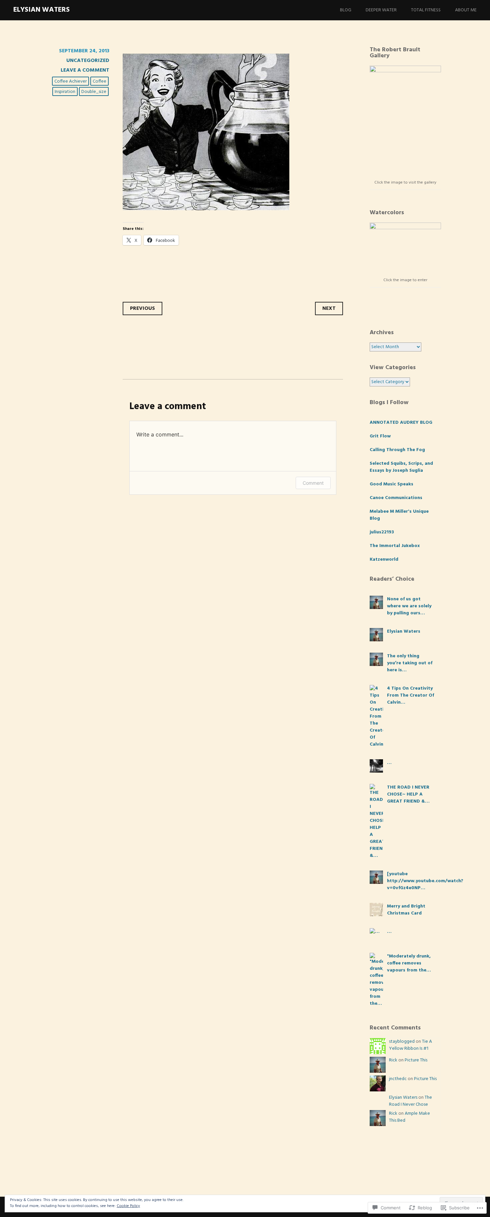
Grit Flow (380, 436)
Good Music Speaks (391, 484)
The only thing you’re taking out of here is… (409, 663)
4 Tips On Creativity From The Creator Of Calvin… (410, 695)
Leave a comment (85, 70)
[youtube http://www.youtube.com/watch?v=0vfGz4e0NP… (425, 881)
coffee (99, 81)
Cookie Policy (128, 1206)
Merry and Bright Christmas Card (406, 910)
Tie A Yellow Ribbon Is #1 (410, 1045)
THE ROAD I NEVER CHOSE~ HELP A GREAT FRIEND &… (408, 794)
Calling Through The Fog (397, 450)
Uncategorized (87, 60)
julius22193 (382, 532)
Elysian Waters (41, 10)
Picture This (416, 1060)
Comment (313, 483)
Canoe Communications (396, 498)
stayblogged (402, 1041)
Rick (393, 1060)
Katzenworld (384, 559)
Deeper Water (381, 10)
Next (329, 308)
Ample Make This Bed (409, 1117)
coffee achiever (70, 81)
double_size (93, 92)
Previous (142, 308)
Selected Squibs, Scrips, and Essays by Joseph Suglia (401, 467)
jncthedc (398, 1079)
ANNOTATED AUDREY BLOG (401, 422)
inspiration (65, 92)
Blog (345, 10)
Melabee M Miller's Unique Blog (399, 515)
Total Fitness (426, 10)
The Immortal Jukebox (395, 546)
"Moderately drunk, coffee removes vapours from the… (409, 963)
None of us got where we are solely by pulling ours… (409, 606)
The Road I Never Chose (410, 1101)
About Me (466, 10)
